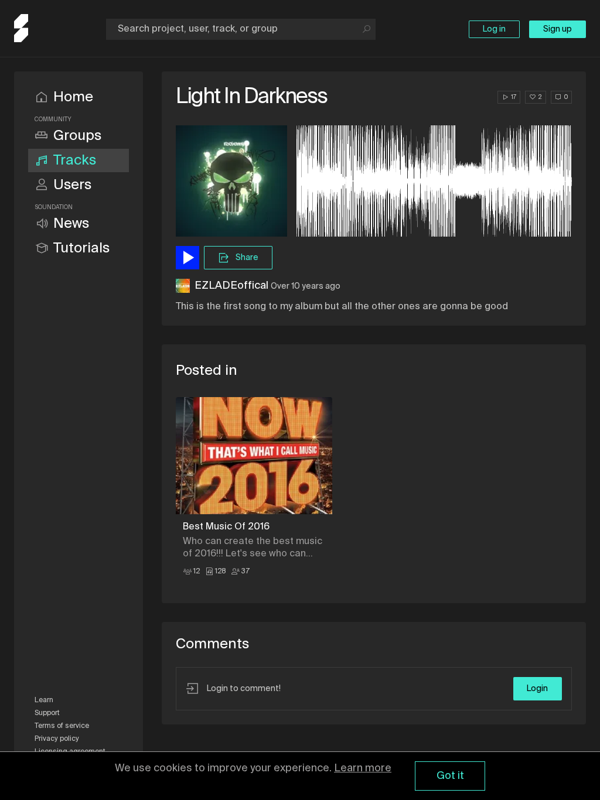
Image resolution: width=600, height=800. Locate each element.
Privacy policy (57, 739)
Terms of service (62, 726)
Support (47, 713)
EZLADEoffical (231, 285)
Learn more (362, 768)
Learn (44, 700)
